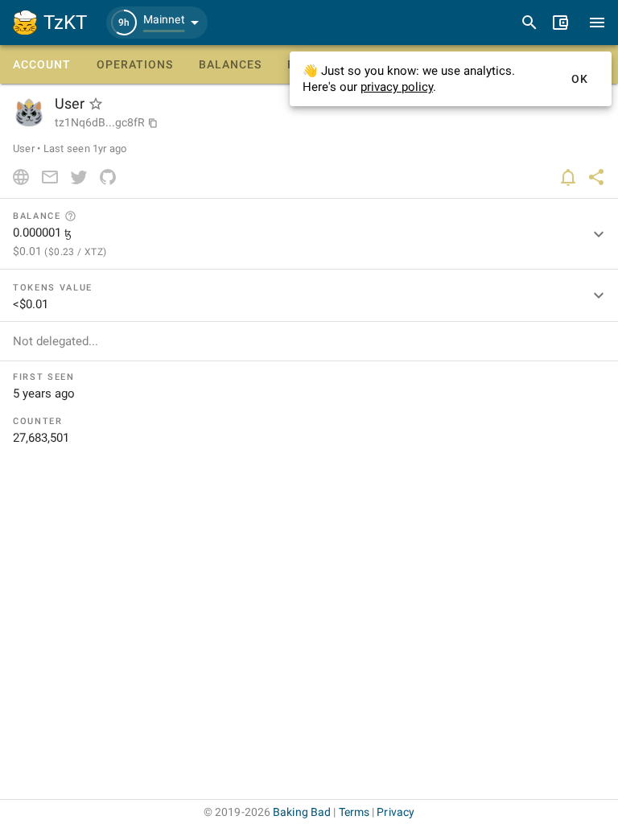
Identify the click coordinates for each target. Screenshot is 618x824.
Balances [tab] (230, 64)
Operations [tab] (135, 64)
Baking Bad (302, 811)
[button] (157, 22)
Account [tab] (42, 64)
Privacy (395, 811)
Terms (354, 811)
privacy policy (396, 87)
